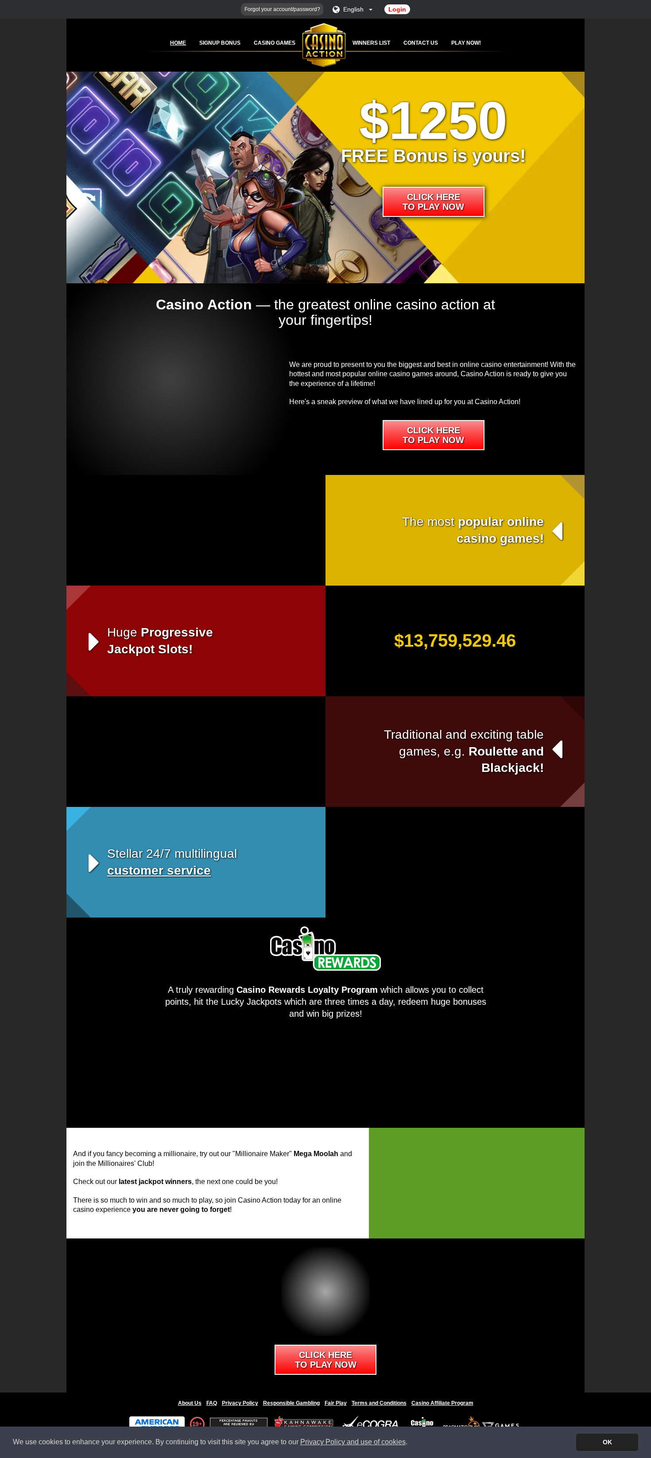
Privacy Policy (240, 1403)
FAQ (211, 1403)
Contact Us (420, 43)
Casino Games (274, 43)
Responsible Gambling (291, 1403)
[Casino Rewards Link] (422, 1424)
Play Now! (466, 43)
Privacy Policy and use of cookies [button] (353, 1442)
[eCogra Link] (372, 1424)
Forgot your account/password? (282, 9)
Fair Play (336, 1403)
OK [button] (607, 1442)
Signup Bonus (219, 43)
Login (397, 9)
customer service (159, 870)
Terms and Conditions (379, 1403)
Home (178, 43)
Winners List (371, 43)
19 (195, 1423)
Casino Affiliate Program (442, 1403)
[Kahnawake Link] (305, 1424)
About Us (190, 1403)
